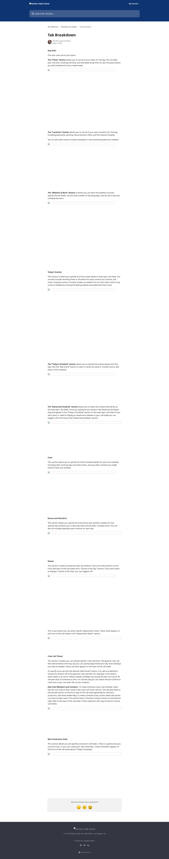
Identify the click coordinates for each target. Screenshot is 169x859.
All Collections (53, 27)
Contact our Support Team (84, 841)
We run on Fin (86, 852)
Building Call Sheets (69, 27)
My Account (133, 3)
